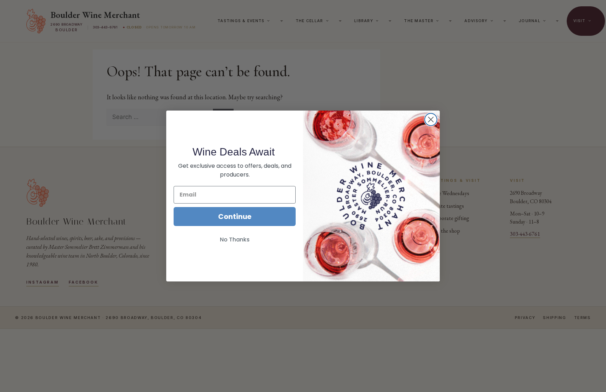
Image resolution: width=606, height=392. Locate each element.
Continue (234, 216)
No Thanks (235, 239)
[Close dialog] (431, 119)
